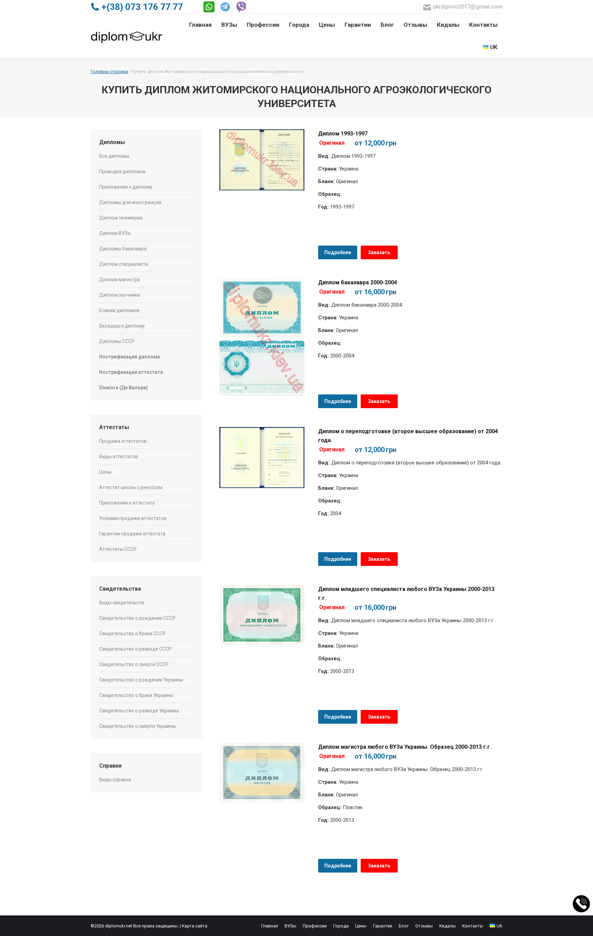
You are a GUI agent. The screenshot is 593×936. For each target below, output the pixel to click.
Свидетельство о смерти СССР (133, 664)
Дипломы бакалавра (123, 248)
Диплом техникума (120, 218)
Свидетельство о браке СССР (132, 633)
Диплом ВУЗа (114, 233)
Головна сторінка (109, 71)
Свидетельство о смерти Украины (137, 726)
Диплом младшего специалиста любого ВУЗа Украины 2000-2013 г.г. (406, 593)
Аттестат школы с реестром (130, 487)
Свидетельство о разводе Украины (139, 710)
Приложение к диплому (125, 187)
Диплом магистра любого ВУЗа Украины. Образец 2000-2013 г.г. (404, 747)
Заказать (379, 252)
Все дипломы (114, 156)
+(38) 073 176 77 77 (142, 7)
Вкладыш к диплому (122, 326)
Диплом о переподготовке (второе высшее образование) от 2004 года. (408, 435)
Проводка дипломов (122, 171)
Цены (105, 472)
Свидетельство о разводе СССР (135, 649)
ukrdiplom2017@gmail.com (467, 6)
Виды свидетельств (121, 602)
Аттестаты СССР (118, 549)
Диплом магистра (119, 279)
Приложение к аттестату (127, 503)
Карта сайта (194, 925)
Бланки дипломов (119, 310)
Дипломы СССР (117, 341)
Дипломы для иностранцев (130, 202)
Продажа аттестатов (123, 441)
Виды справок (115, 779)
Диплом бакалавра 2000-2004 (357, 282)
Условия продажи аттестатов (132, 518)
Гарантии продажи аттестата (132, 533)
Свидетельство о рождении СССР (137, 618)
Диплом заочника (119, 295)
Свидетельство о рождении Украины (141, 680)
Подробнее (337, 252)
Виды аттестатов (118, 456)
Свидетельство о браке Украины (136, 695)
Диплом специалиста (123, 264)
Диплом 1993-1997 (343, 133)
